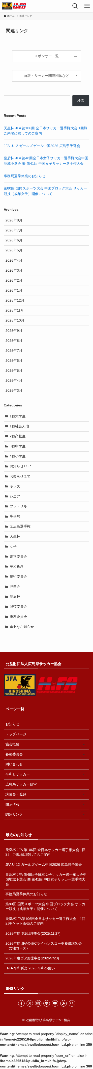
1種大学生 (18, 416)
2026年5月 (13, 250)
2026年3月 (13, 270)
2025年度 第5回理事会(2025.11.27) (33, 933)
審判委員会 (18, 556)
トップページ (15, 734)
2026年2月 (13, 280)
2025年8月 (13, 341)
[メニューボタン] (87, 6)
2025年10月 (14, 320)
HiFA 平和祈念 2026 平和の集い (30, 968)
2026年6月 (13, 240)
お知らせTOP (20, 466)
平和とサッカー (17, 774)
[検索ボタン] (75, 6)
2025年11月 (14, 310)
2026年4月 (13, 260)
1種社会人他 (19, 426)
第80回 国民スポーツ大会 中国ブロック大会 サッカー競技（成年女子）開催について (45, 906)
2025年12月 (14, 300)
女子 (13, 546)
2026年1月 (13, 290)
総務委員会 (18, 617)
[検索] (72, 1003)
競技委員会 (18, 606)
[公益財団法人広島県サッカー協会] (14, 6)
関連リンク (14, 814)
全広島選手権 (20, 526)
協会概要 (12, 744)
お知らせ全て (20, 476)
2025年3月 (13, 390)
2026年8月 (13, 220)
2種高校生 (18, 436)
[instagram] (38, 1003)
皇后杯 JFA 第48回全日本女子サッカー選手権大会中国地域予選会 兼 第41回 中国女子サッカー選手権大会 (46, 879)
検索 (80, 101)
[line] (46, 1003)
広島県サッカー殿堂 (21, 784)
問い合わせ (14, 764)
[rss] (63, 1003)
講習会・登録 (15, 794)
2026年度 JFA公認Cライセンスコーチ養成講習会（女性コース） (43, 946)
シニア (15, 496)
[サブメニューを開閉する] (84, 744)
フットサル (18, 506)
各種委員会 (14, 754)
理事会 (15, 586)
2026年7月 (13, 230)
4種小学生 (18, 456)
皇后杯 (15, 596)
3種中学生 (18, 446)
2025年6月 (13, 360)
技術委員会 (18, 576)
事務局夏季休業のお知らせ (24, 176)
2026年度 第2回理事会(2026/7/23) (32, 958)
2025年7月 (13, 351)
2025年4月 (13, 380)
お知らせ (12, 724)
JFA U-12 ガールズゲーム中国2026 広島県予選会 (42, 146)
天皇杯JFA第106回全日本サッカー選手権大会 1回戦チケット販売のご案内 (45, 921)
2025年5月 (13, 370)
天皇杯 (15, 536)
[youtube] (55, 1003)
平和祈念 (17, 566)
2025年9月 (13, 331)
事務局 (15, 516)
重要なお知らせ (22, 627)
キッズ (15, 486)
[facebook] (21, 1003)
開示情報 (12, 804)
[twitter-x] (30, 1003)
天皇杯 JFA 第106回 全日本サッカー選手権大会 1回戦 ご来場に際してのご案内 (45, 852)
